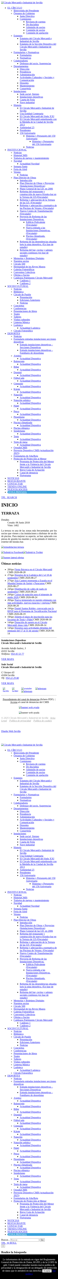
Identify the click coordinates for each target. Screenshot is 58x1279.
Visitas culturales (22, 319)
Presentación (26, 297)
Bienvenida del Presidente (26, 10)
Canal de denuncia (29, 472)
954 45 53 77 (17, 654)
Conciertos (19, 305)
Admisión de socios (35, 27)
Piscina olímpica (22, 428)
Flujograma (25, 475)
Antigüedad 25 (27, 127)
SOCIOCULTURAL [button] (17, 286)
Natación (18, 394)
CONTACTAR (15, 483)
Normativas (25, 58)
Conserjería (25, 88)
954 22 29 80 (12, 678)
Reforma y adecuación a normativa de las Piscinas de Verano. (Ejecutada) (38, 207)
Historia (17, 105)
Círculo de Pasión (22, 294)
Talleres (17, 316)
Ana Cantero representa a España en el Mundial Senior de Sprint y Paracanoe (29, 582)
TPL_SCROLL (9, 1243)
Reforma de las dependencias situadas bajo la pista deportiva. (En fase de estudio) (38, 244)
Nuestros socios (21, 261)
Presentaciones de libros (25, 311)
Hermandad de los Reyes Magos (29, 266)
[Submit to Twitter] (33, 552)
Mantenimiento (27, 85)
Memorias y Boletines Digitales (29, 258)
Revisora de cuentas (35, 21)
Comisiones (25, 19)
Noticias (30, 147)
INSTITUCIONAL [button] (17, 149)
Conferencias (20, 308)
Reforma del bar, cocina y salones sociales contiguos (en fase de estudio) (36, 253)
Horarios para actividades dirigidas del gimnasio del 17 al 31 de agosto (29, 629)
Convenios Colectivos (24, 272)
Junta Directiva (27, 16)
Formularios (26, 55)
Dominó (18, 372)
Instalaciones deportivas (31, 97)
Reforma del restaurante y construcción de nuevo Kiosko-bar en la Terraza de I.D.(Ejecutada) (38, 194)
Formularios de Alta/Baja (26, 456)
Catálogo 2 (25, 283)
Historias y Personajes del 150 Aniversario (43, 143)
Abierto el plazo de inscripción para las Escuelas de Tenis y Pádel (29, 618)
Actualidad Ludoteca (30, 328)
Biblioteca (19, 291)
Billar (16, 367)
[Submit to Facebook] (12, 552)
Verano (17, 172)
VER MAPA (7, 659)
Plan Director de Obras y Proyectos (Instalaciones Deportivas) (37, 184)
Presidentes (25, 130)
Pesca (16, 411)
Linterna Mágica (22, 322)
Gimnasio (18, 383)
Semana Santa (20, 166)
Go (42, 1240)
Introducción (26, 180)
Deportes (24, 83)
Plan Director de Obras (25, 177)
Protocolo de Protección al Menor (30, 458)
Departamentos (21, 66)
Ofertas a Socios (22, 275)
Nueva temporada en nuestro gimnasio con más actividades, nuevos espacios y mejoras (31, 601)
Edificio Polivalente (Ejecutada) (35, 223)
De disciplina (32, 24)
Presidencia (25, 72)
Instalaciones (20, 91)
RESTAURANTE (16, 481)
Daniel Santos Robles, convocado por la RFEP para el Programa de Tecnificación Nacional (32, 610)
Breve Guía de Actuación (32, 470)
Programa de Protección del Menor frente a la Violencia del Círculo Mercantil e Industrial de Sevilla (37, 464)
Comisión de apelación (37, 33)
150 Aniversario (27, 133)
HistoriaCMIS (20, 155)
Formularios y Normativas (26, 52)
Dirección (24, 69)
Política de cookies (42, 720)
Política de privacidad (20, 720)
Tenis (16, 436)
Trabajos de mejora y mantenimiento (31, 158)
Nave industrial (27, 102)
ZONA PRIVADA (17, 492)
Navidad (18, 161)
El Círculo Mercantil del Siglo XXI (37, 116)
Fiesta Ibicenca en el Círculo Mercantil (33, 569)
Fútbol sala (19, 378)
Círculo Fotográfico (23, 330)
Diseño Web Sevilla (11, 731)
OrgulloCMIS (20, 447)
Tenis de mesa (20, 442)
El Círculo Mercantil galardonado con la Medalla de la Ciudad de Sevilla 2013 (38, 122)
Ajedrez (17, 355)
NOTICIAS (13, 478)
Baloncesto (19, 361)
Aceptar (46, 1271)
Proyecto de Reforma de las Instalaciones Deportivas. (33, 218)
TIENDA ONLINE (17, 486)
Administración (27, 74)
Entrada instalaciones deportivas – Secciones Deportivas (36, 346)
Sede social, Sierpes (29, 94)
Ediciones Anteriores (30, 300)
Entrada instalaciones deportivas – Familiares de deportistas (36, 351)
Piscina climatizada (23, 422)
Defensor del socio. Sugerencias (35, 63)
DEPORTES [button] (13, 333)
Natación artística (22, 400)
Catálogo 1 (25, 280)
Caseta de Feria (27, 99)
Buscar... (5, 1239)
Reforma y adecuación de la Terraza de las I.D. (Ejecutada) (37, 201)
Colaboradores (21, 60)
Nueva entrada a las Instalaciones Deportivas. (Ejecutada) (38, 230)
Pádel (16, 406)
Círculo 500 (19, 264)
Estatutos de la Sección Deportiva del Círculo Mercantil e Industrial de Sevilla (38, 47)
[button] (9, 497)
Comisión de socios (35, 30)
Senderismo (19, 431)
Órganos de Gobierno (24, 13)
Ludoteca (18, 325)
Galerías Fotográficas (24, 269)
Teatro (17, 314)
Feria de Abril (20, 169)
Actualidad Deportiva (30, 358)
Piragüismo (19, 417)
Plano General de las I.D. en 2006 (36, 188)
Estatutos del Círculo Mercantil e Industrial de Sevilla (36, 40)
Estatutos (18, 35)
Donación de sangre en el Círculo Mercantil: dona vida (27, 623)
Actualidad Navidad (29, 163)
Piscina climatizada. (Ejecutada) (35, 237)
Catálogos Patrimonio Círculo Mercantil (33, 277)
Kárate (17, 389)
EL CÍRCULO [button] (14, 7)
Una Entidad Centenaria (31, 113)
